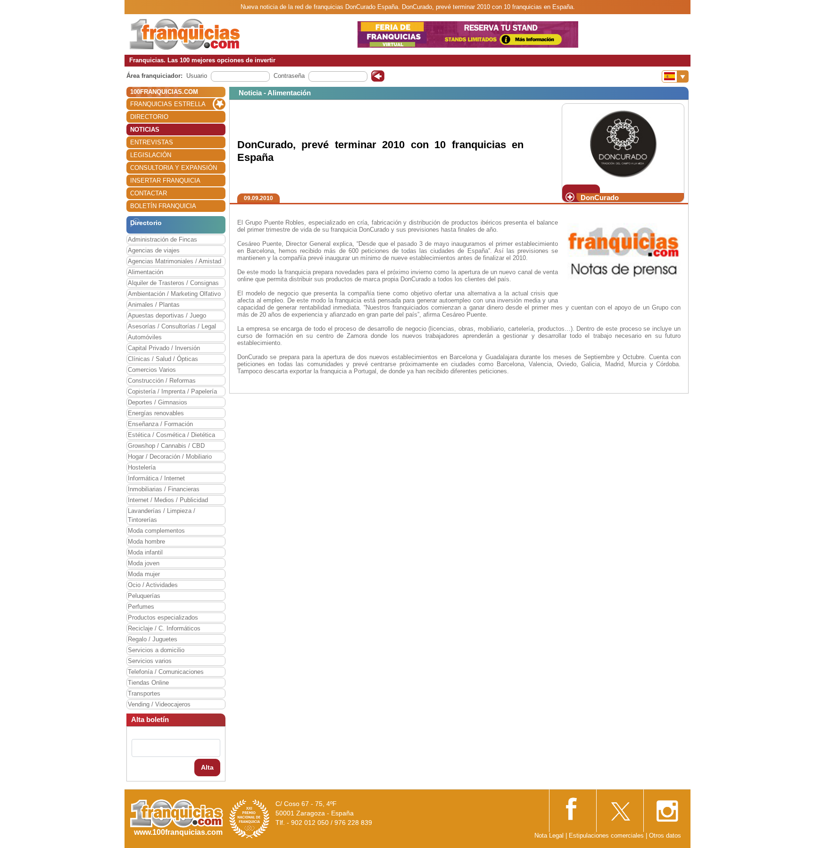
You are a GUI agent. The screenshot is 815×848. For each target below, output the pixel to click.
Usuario (196, 75)
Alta (207, 767)
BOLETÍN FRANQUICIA (163, 206)
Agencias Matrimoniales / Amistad (174, 261)
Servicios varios (150, 660)
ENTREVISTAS (151, 142)
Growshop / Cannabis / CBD (166, 445)
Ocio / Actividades (153, 584)
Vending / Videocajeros (159, 704)
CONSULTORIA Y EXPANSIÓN (173, 167)
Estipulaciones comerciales (607, 835)
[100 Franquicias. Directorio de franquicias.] (185, 33)
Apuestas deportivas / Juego (167, 315)
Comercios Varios (152, 369)
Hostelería (142, 467)
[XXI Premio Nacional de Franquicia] (249, 818)
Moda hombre (146, 541)
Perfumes (141, 606)
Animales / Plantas (154, 304)
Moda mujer (144, 574)
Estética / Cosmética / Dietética (171, 434)
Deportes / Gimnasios (157, 402)
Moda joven (143, 563)
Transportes (144, 693)
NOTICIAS (144, 129)
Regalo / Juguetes (152, 639)
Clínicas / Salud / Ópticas (163, 358)
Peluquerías (144, 595)
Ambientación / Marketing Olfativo (174, 293)
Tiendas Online (148, 682)
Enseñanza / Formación (160, 424)
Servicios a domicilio (156, 650)
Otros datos (665, 835)
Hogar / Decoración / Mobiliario (170, 456)
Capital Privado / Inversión (164, 348)
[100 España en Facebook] (572, 807)
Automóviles (145, 337)
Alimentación (145, 272)
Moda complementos (156, 530)
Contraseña (289, 75)
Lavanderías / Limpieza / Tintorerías (161, 515)
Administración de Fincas (162, 239)
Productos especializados (163, 617)
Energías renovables (156, 413)
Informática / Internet (156, 478)
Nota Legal (549, 835)
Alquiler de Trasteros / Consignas (173, 282)
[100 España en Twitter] (620, 808)
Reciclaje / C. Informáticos (164, 628)
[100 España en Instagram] (667, 808)
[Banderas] (675, 76)
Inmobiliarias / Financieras (164, 489)
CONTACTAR (148, 193)
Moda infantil (145, 552)
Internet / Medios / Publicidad (168, 500)
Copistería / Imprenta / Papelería (172, 391)
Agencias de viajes (154, 250)
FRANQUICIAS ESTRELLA (168, 104)
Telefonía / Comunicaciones (166, 671)
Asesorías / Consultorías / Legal (172, 326)
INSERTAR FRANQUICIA (165, 180)
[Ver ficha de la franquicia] (622, 143)
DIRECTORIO (149, 116)
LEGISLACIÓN (150, 155)
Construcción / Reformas (162, 380)
